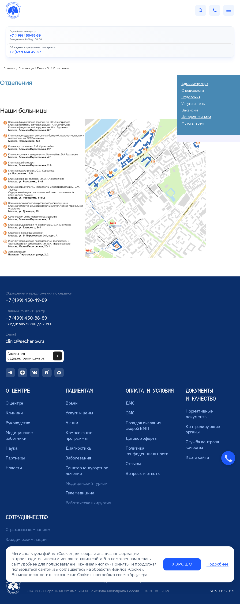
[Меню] (228, 10)
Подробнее (217, 564)
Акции (72, 422)
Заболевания (78, 458)
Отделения (190, 97)
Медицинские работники (19, 435)
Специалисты (192, 90)
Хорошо (182, 564)
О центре (14, 403)
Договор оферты (142, 438)
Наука (11, 448)
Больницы (26, 68)
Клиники (14, 413)
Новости (14, 467)
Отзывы (133, 463)
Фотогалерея (192, 123)
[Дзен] (22, 372)
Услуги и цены (193, 104)
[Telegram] (10, 372)
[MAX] (59, 372)
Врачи (72, 403)
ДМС (130, 403)
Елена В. (43, 68)
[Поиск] (200, 10)
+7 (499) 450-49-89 (26, 300)
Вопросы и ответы (143, 473)
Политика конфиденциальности (147, 450)
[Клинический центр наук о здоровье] (13, 10)
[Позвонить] (214, 10)
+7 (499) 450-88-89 (26, 318)
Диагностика (78, 448)
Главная (9, 68)
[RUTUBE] (47, 372)
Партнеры (15, 458)
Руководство (18, 422)
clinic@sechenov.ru (25, 341)
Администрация (194, 84)
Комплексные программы (79, 435)
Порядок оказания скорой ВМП (143, 425)
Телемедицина (80, 493)
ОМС (130, 413)
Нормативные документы (199, 413)
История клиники (196, 117)
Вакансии (189, 110)
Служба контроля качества (202, 444)
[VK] (34, 372)
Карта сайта (197, 457)
